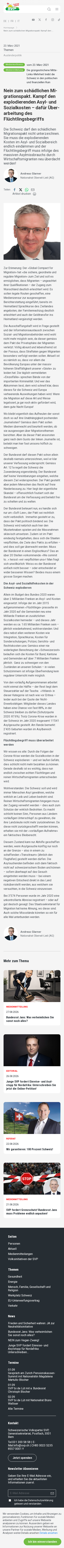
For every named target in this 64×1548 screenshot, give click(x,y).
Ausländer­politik (13, 55)
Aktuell (12, 1248)
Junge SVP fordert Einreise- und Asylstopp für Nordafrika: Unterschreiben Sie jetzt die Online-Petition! (31, 1085)
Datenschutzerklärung (40, 1500)
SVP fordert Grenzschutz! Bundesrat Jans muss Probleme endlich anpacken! (31, 1211)
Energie (12, 1281)
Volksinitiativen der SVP (23, 1259)
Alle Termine (15, 1408)
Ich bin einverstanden (42, 1541)
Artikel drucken (21, 193)
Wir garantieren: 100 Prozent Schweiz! (29, 1149)
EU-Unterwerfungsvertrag (23, 1300)
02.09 (11, 1397)
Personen (14, 1243)
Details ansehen (49, 1533)
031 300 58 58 (21, 1442)
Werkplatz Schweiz (20, 1295)
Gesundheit (15, 1276)
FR (12, 21)
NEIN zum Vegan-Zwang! (23, 1340)
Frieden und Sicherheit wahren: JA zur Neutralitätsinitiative (31, 1325)
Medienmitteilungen (20, 1254)
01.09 (11, 1369)
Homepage (9, 28)
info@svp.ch (21, 1445)
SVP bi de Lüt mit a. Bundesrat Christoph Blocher (27, 1390)
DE (5, 21)
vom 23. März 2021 (38, 64)
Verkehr (13, 1305)
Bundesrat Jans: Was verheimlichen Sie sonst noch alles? (30, 1019)
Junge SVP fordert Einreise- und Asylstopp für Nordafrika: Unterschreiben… (28, 1349)
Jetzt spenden (22, 1458)
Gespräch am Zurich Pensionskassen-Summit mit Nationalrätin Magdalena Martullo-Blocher (31, 1376)
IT (19, 21)
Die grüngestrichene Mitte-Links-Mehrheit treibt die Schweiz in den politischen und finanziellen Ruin (42, 76)
